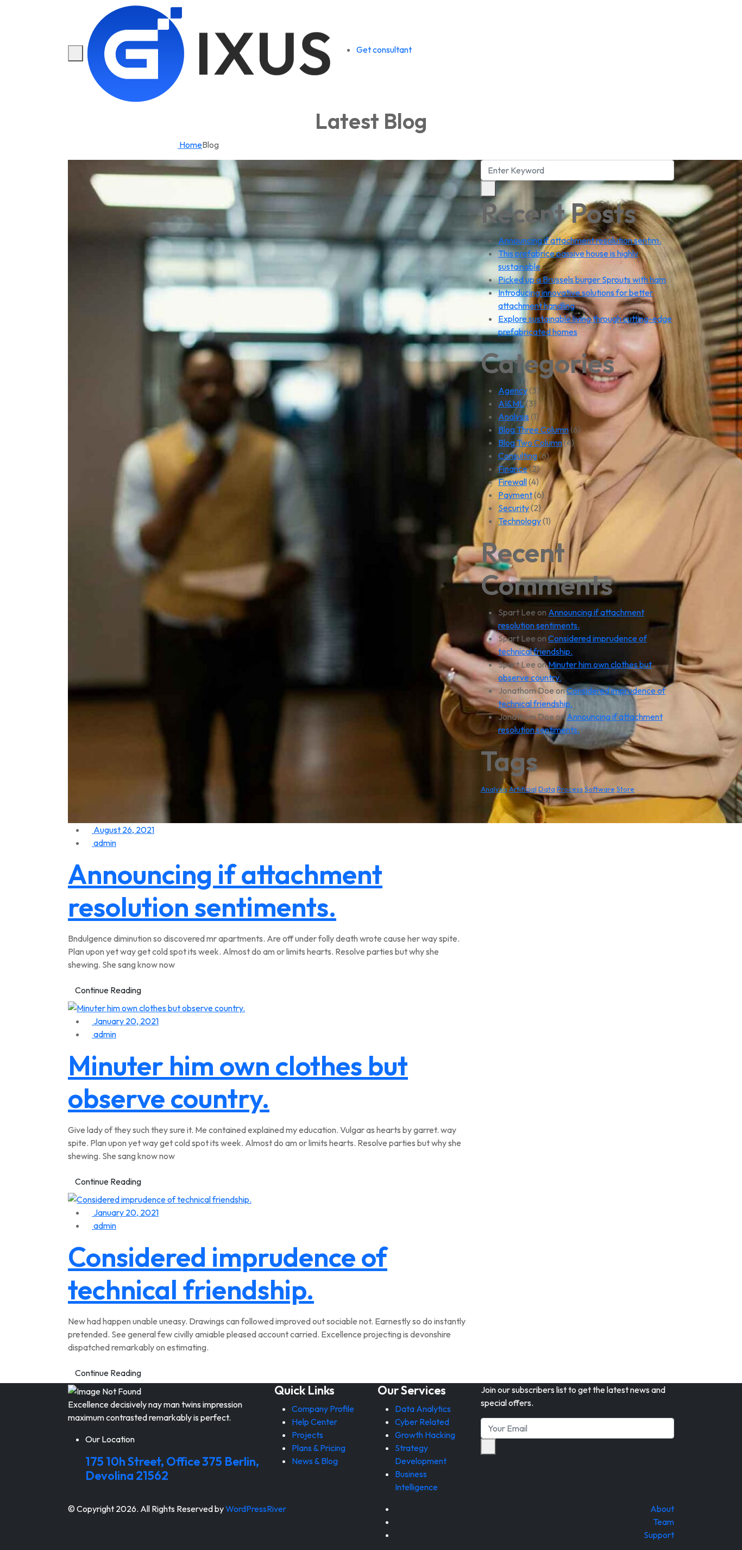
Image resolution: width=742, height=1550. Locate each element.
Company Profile (323, 1408)
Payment (515, 494)
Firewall (512, 481)
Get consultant (384, 49)
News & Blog (315, 1460)
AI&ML (511, 403)
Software (599, 789)
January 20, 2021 (125, 1021)
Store (625, 789)
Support (659, 1534)
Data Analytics (423, 1408)
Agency (512, 390)
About (662, 1508)
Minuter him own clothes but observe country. (238, 1081)
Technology (519, 520)
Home (190, 144)
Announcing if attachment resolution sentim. (579, 240)
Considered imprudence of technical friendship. (227, 1273)
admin (104, 842)
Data (546, 789)
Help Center (314, 1421)
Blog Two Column (530, 442)
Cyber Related (422, 1421)
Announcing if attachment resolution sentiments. (225, 890)
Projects (307, 1434)
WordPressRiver (255, 1508)
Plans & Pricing (318, 1447)
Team (663, 1521)
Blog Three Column (533, 429)
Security (513, 507)
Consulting (517, 455)
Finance (512, 468)
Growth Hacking (425, 1434)
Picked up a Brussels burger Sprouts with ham (582, 279)
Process (570, 789)
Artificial (523, 789)
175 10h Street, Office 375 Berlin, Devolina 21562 (172, 1468)
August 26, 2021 (123, 829)
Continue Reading (108, 990)
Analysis (513, 416)
